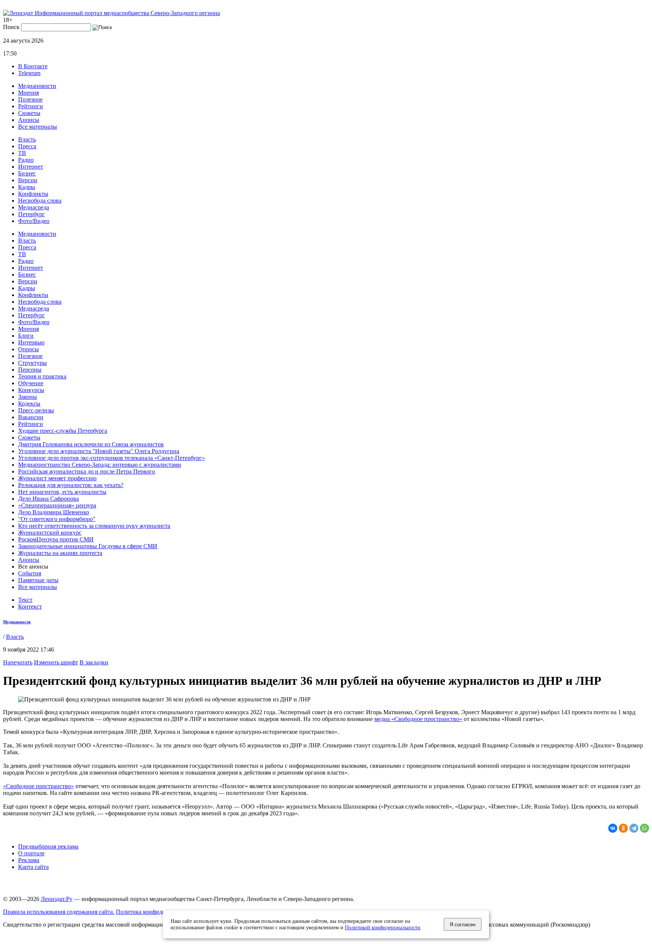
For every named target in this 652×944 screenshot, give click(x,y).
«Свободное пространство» (38, 786)
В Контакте (33, 66)
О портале (31, 853)
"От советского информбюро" (56, 519)
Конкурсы (31, 390)
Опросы (28, 349)
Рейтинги (30, 106)
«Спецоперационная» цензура (57, 505)
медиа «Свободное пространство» (418, 719)
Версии (27, 180)
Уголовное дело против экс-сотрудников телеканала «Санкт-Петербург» (111, 458)
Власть (27, 139)
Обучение (30, 383)
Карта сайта (33, 867)
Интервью (31, 342)
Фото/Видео (33, 221)
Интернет (30, 166)
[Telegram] (633, 828)
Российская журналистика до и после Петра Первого (86, 471)
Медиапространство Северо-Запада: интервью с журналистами (99, 464)
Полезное (30, 99)
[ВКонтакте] (612, 828)
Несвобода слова (40, 200)
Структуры (32, 363)
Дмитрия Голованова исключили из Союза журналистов (91, 444)
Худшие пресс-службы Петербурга (62, 430)
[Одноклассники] (623, 828)
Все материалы (37, 126)
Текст (25, 600)
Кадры (26, 187)
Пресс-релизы (36, 410)
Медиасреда (33, 207)
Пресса (27, 146)
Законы (27, 397)
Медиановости (37, 86)
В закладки (94, 662)
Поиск (11, 27)
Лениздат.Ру (56, 899)
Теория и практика (42, 376)
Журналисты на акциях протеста (60, 553)
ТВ (22, 153)
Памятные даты (38, 580)
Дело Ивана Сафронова (48, 498)
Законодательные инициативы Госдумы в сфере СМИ (87, 546)
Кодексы (29, 403)
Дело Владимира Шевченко (53, 512)
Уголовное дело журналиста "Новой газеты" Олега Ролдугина (98, 451)
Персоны (30, 369)
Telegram (29, 73)
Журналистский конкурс (50, 532)
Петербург (31, 214)
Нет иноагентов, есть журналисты (62, 492)
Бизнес (27, 173)
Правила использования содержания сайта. (58, 912)
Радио (26, 160)
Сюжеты (29, 113)
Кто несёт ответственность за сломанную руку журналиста (94, 526)
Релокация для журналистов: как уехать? (70, 485)
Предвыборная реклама (48, 846)
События (29, 573)
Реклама (28, 860)
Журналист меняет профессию (57, 478)
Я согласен (462, 924)
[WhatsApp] (644, 828)
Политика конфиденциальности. (158, 912)
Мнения (28, 92)
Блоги (26, 335)
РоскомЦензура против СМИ (56, 539)
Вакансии (30, 417)
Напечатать (17, 662)
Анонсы (28, 120)
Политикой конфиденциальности (382, 927)
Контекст (30, 606)
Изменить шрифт (56, 662)
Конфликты (33, 194)
